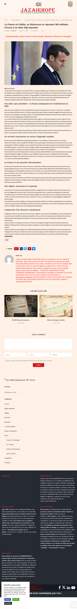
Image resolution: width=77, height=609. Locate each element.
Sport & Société (10, 453)
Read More (8, 603)
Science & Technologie (12, 440)
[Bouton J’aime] (6, 239)
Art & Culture (10, 444)
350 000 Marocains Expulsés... (21, 320)
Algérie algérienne (9, 408)
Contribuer (7, 462)
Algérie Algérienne (16, 20)
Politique (6, 413)
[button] (7, 310)
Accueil (6, 404)
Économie (7, 417)
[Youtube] (73, 588)
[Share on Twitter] (25, 248)
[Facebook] (59, 588)
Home (5, 20)
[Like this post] (17, 248)
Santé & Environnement (13, 449)
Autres (6, 435)
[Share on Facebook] (21, 248)
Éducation (7, 422)
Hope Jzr (13, 30)
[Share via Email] (33, 248)
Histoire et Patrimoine (10, 431)
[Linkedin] (68, 588)
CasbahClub (8, 458)
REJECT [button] (7, 599)
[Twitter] (63, 588)
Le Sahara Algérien (9, 426)
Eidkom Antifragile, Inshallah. (56, 320)
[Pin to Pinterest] (29, 248)
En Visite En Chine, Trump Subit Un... (31, 593)
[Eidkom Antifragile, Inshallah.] (56, 306)
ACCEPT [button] (16, 599)
